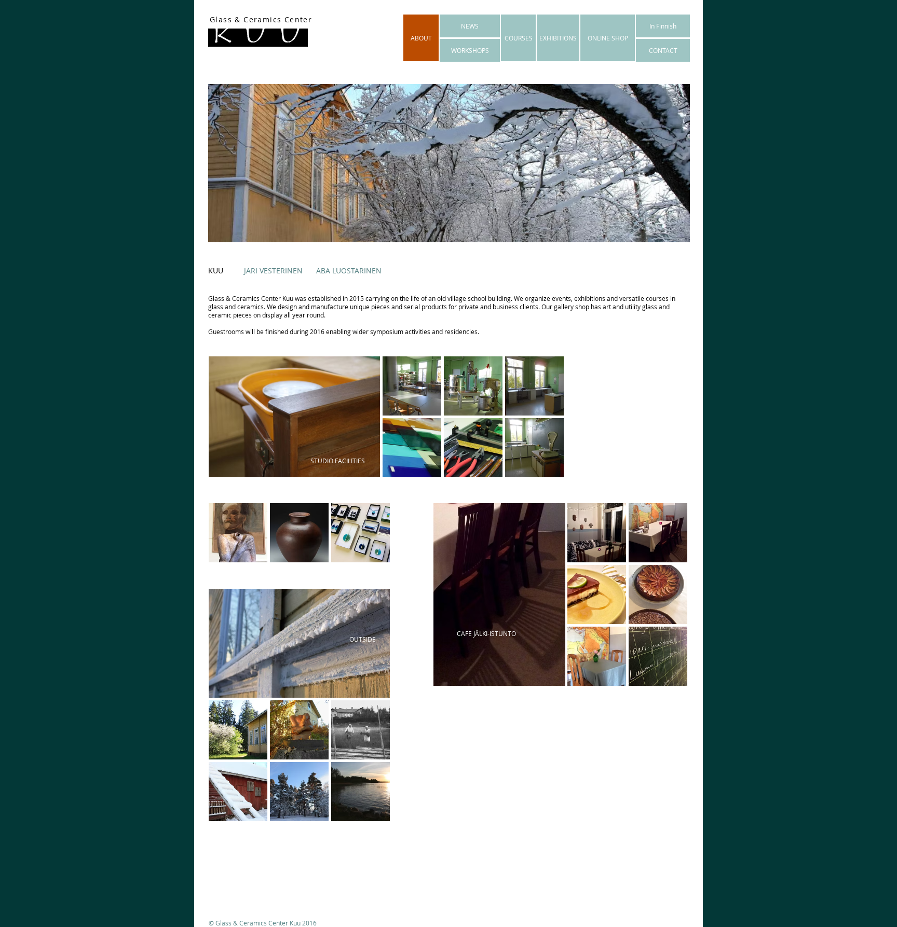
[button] (412, 386)
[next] (367, 542)
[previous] (230, 542)
